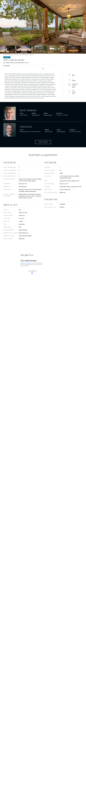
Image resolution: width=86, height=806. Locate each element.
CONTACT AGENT (43, 142)
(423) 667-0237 (48, 131)
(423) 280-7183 (35, 115)
